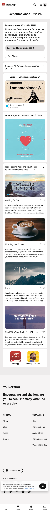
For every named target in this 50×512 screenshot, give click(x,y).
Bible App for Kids (33, 364)
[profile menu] (43, 4)
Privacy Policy (29, 488)
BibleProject (14, 108)
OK (43, 486)
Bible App (15, 364)
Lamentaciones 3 (19, 105)
